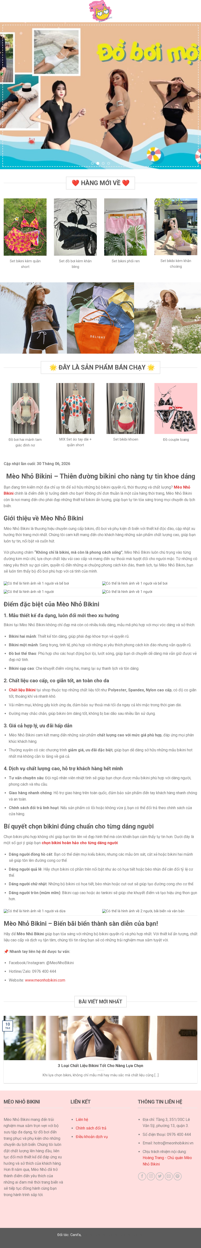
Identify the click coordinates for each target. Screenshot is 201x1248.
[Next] (190, 95)
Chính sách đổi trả (91, 1128)
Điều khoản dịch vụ (92, 1136)
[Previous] (10, 95)
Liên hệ (82, 1119)
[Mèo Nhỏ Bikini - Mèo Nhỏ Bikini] (100, 11)
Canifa (75, 1235)
